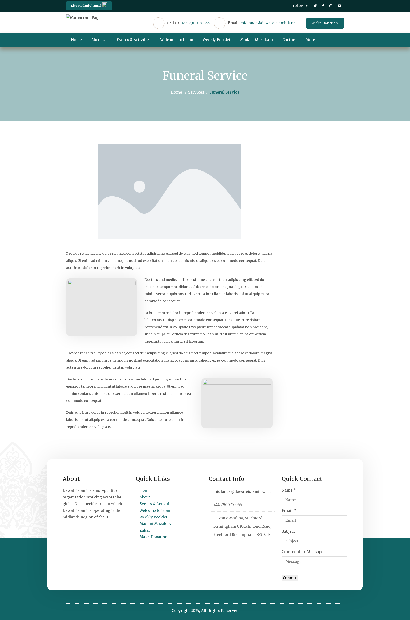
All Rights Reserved (219, 610)
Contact (289, 40)
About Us (99, 40)
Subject (288, 531)
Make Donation (325, 23)
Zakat (145, 530)
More (310, 40)
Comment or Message (302, 551)
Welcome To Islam (176, 40)
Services (196, 92)
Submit (289, 577)
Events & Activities (134, 40)
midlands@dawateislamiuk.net (268, 23)
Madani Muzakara (256, 40)
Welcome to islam (155, 510)
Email (289, 510)
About (145, 497)
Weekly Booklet (217, 40)
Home (76, 40)
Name (289, 490)
